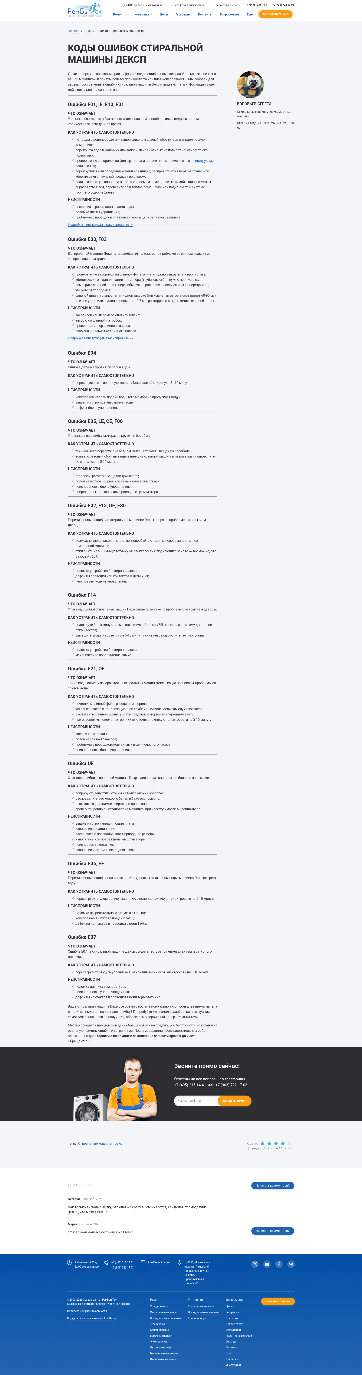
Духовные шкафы (161, 1347)
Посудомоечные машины (165, 1318)
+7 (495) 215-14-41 (190, 1085)
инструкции (204, 161)
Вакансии (232, 1359)
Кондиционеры (159, 1329)
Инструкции (233, 1365)
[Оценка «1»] (262, 1143)
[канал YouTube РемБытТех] (267, 1264)
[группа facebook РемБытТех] (279, 1264)
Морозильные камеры (164, 1353)
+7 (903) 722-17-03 (231, 1085)
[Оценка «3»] (276, 1143)
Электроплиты (159, 1341)
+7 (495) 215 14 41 (122, 1262)
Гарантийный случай (239, 1335)
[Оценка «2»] (269, 1143)
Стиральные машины (95, 1143)
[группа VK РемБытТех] (291, 1264)
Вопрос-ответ (229, 14)
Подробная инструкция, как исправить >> (100, 224)
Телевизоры (157, 1324)
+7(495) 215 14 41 (258, 4)
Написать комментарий (273, 1185)
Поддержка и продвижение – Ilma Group (92, 1318)
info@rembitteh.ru (159, 1262)
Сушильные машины (163, 1359)
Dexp (118, 1143)
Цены (164, 14)
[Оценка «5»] (289, 1143)
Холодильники (159, 1306)
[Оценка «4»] (283, 1143)
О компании (233, 1329)
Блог (229, 1353)
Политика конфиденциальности (87, 1310)
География (183, 14)
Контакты (205, 14)
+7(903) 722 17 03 (283, 4)
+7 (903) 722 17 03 (122, 1267)
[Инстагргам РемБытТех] (255, 1264)
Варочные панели (161, 1335)
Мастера (231, 1347)
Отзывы (231, 1341)
